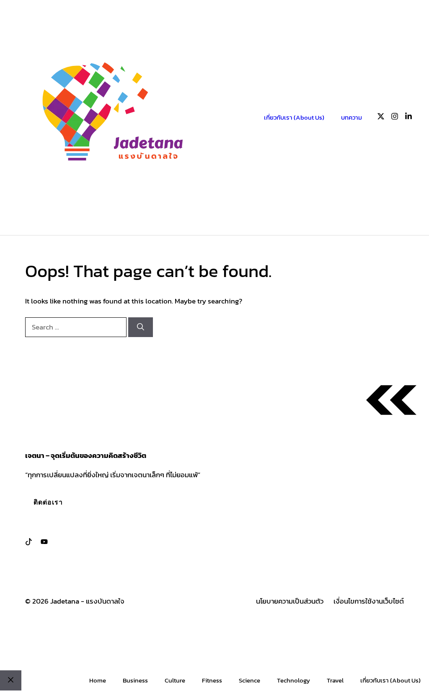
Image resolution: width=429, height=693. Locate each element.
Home (97, 680)
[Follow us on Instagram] (394, 117)
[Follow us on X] (381, 117)
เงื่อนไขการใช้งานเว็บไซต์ (368, 601)
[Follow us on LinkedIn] (408, 117)
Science (249, 680)
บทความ (351, 117)
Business (135, 680)
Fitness (212, 680)
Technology (293, 680)
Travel (335, 680)
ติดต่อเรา (48, 502)
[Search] (140, 327)
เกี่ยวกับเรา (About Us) (294, 117)
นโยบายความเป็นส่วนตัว (289, 601)
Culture (175, 680)
